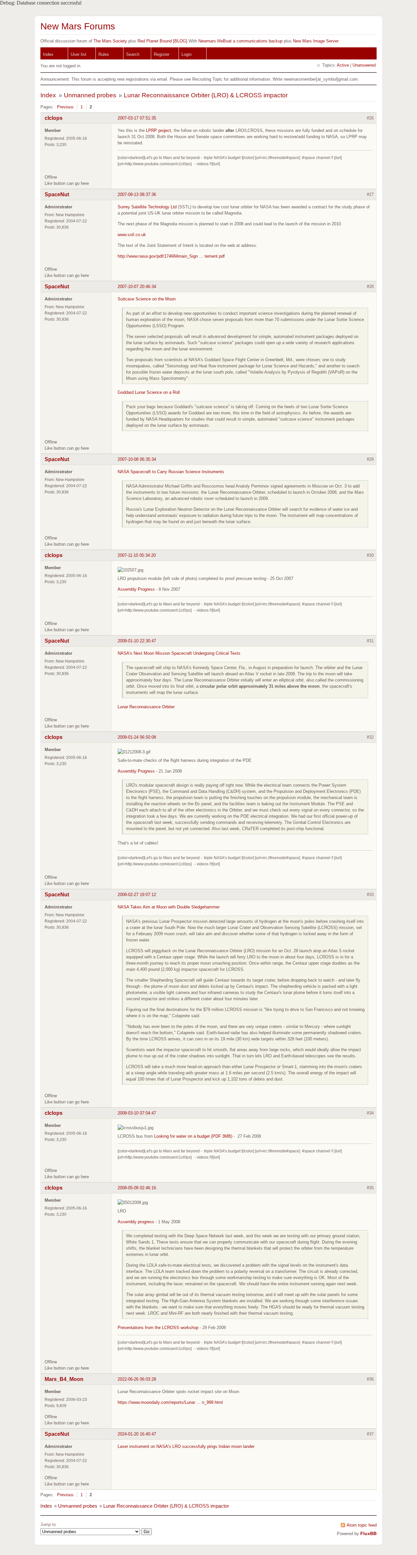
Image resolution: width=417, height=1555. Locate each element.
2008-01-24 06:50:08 (137, 737)
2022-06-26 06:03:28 (137, 1379)
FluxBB (368, 1533)
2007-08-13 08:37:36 (137, 194)
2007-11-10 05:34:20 (137, 555)
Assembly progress (136, 1221)
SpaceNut (57, 194)
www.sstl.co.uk (132, 234)
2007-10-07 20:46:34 (137, 286)
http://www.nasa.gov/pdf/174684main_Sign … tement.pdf (171, 256)
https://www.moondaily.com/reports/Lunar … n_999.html (170, 1402)
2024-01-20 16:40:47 (137, 1434)
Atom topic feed (362, 1525)
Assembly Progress (136, 589)
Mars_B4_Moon (64, 1379)
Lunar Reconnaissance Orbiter (146, 706)
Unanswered (364, 65)
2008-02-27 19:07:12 (137, 894)
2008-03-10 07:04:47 (137, 1113)
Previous (65, 106)
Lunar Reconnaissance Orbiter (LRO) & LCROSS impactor (206, 95)
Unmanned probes (90, 95)
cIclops (54, 118)
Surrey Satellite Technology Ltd (147, 206)
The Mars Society (110, 41)
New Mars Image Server (315, 41)
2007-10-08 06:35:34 (137, 459)
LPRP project (158, 130)
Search (132, 54)
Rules (103, 54)
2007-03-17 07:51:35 (137, 118)
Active (343, 65)
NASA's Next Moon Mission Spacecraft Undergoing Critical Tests (179, 653)
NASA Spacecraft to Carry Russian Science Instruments (171, 471)
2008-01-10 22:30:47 (137, 640)
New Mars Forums (77, 26)
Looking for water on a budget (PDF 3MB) (193, 1136)
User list (78, 54)
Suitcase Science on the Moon (147, 299)
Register (161, 54)
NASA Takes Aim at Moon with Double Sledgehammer (169, 907)
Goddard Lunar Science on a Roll (149, 392)
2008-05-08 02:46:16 (137, 1187)
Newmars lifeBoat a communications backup (240, 41)
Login (186, 54)
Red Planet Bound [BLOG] (162, 41)
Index (48, 54)
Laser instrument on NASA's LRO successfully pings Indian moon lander (186, 1446)
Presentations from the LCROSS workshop (158, 1327)
